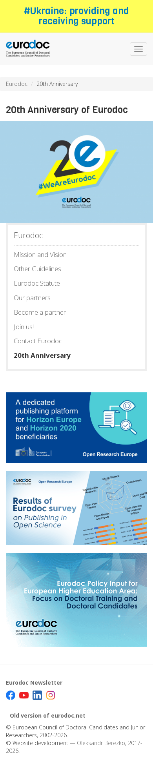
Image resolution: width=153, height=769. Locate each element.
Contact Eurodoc (38, 340)
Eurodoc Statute (37, 283)
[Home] (28, 49)
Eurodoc (16, 83)
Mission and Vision (40, 254)
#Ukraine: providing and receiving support (76, 16)
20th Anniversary (42, 355)
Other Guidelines (37, 268)
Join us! (24, 326)
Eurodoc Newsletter (34, 682)
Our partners (32, 297)
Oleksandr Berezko (101, 743)
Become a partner (40, 312)
